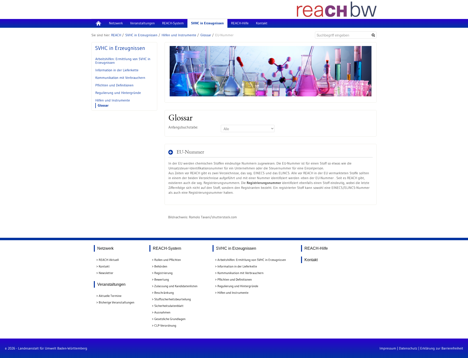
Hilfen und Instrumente (179, 35)
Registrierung (163, 273)
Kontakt (104, 266)
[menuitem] (98, 23)
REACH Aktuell (109, 260)
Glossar (205, 35)
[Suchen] (373, 35)
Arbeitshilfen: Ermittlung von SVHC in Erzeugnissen (122, 61)
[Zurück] (172, 152)
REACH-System (167, 248)
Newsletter (106, 273)
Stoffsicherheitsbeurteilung (172, 299)
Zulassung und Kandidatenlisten (175, 286)
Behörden (160, 266)
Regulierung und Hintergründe (118, 93)
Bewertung (161, 279)
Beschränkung (164, 292)
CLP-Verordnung (165, 325)
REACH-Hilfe (316, 248)
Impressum (388, 348)
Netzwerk (105, 248)
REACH (116, 35)
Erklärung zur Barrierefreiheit (441, 348)
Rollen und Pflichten (167, 260)
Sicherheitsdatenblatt (169, 306)
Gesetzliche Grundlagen (169, 319)
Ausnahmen (162, 312)
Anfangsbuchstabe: (183, 127)
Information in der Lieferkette (116, 70)
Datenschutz (408, 348)
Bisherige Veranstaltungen (116, 302)
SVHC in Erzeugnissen (141, 35)
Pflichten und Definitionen (114, 85)
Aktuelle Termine (110, 296)
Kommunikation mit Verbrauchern (120, 77)
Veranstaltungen (111, 284)
